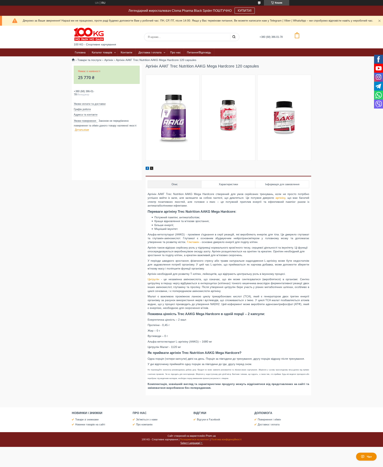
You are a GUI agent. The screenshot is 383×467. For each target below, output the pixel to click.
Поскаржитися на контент (194, 439)
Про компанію (144, 424)
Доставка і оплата (150, 52)
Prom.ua (211, 435)
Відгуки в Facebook (208, 419)
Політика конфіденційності (226, 439)
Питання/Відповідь (199, 52)
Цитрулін (153, 279)
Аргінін (108, 60)
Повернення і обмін (269, 419)
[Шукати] (233, 37)
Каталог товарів (102, 52)
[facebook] (147, 168)
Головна (80, 52)
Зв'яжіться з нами (146, 419)
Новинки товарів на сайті (90, 424)
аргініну (280, 197)
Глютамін (193, 242)
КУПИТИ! (245, 10)
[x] (151, 168)
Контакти (126, 52)
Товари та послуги (89, 60)
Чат (369, 456)
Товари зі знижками (87, 419)
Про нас (175, 52)
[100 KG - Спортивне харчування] (89, 34)
